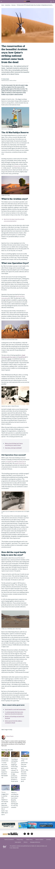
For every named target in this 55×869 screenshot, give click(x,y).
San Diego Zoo (20, 461)
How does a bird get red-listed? (13, 448)
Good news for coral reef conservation (15, 709)
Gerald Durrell (22, 357)
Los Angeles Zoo (9, 461)
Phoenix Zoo (17, 166)
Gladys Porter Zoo (19, 463)
